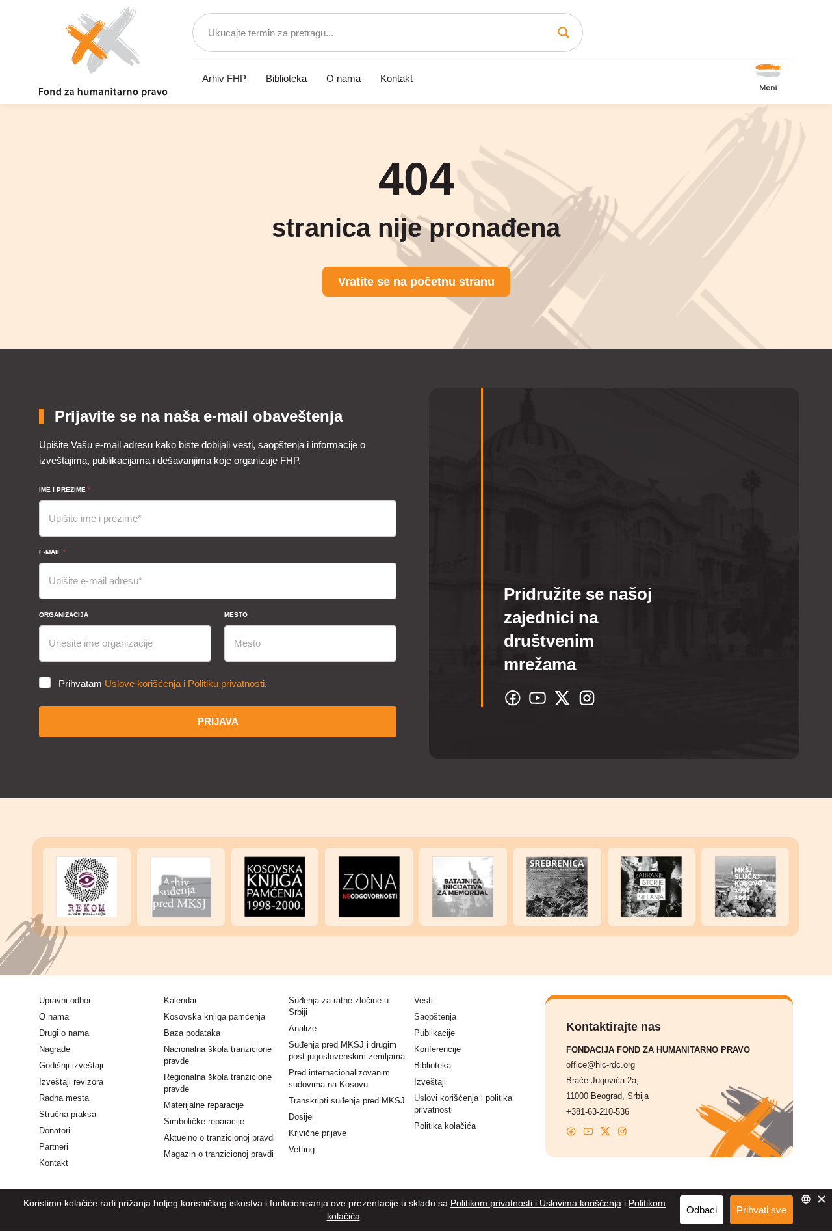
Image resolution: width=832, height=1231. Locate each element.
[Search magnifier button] (563, 32)
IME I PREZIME (64, 489)
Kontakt (396, 78)
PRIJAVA (218, 721)
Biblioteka (286, 78)
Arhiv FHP (224, 78)
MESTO (236, 614)
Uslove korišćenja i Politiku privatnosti (185, 683)
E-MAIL (52, 552)
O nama (343, 78)
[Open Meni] (768, 79)
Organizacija (63, 614)
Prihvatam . (162, 683)
